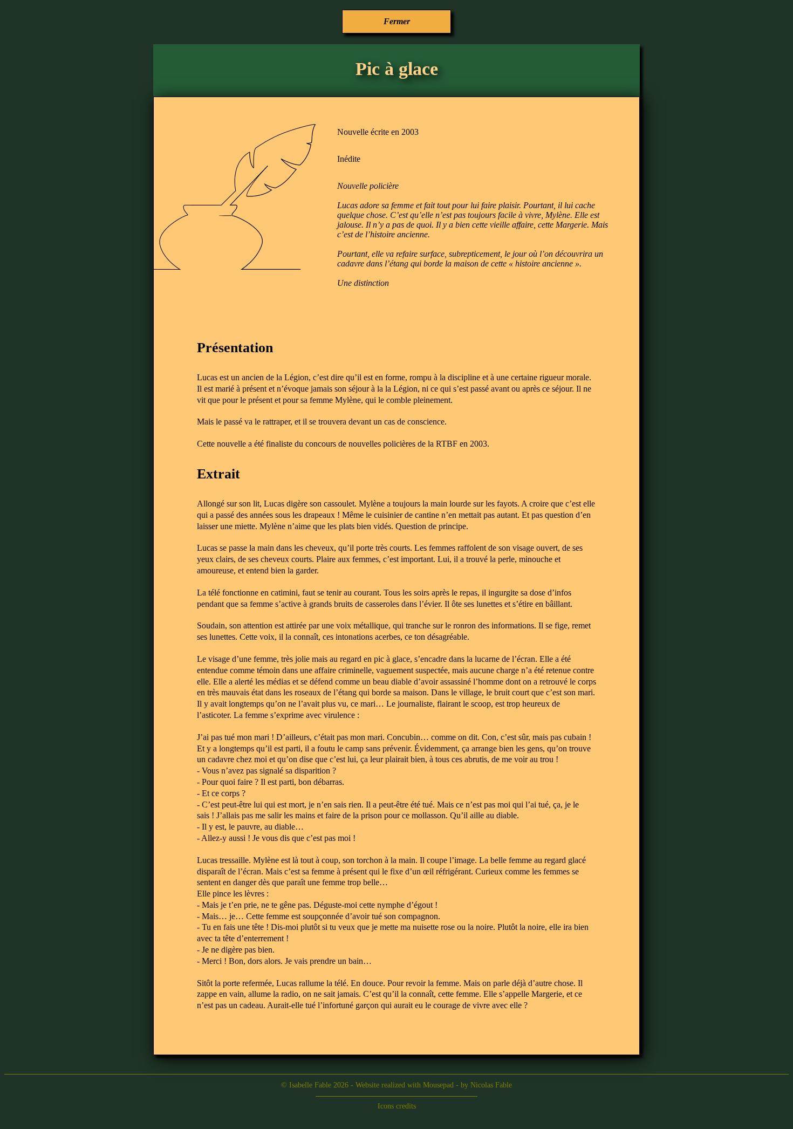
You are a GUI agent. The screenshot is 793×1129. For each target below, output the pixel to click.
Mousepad (438, 1085)
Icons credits (397, 1106)
